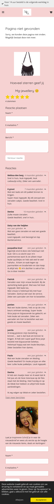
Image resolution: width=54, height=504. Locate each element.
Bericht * (9, 137)
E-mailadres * (11, 125)
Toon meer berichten (15, 397)
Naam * (9, 113)
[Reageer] (45, 175)
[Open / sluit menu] (3, 12)
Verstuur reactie (15, 158)
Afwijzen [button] (19, 500)
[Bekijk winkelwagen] (51, 12)
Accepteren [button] (41, 500)
